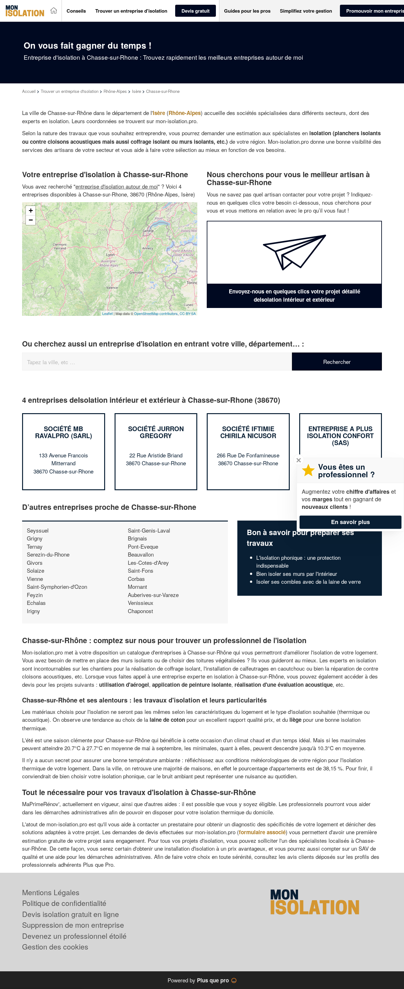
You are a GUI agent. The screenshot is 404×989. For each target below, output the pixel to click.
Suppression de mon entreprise (73, 925)
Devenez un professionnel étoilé (74, 936)
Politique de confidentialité (64, 903)
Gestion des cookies (55, 946)
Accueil (29, 91)
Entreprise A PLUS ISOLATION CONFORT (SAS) (340, 435)
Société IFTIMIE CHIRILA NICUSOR (248, 432)
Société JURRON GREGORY (156, 432)
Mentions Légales (51, 892)
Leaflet (107, 313)
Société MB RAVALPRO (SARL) (63, 432)
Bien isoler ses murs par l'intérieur (296, 573)
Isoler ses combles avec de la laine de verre (308, 581)
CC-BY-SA (188, 313)
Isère (136, 91)
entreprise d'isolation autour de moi (116, 186)
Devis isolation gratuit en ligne (70, 914)
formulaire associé (262, 832)
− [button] (31, 220)
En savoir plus (350, 522)
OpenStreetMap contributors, (157, 313)
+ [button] (31, 210)
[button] (76, 11)
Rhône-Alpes (115, 91)
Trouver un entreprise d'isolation (69, 91)
